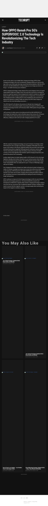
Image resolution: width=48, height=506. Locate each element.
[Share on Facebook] (37, 48)
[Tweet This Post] (39, 48)
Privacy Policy (34, 501)
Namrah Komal (28, 356)
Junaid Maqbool (10, 48)
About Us (25, 501)
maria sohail (5, 263)
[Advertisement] (24, 9)
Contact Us (30, 501)
